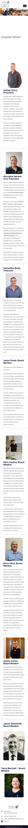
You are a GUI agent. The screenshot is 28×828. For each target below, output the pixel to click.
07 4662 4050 (12, 816)
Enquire (4, 6)
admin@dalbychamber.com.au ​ (16, 819)
